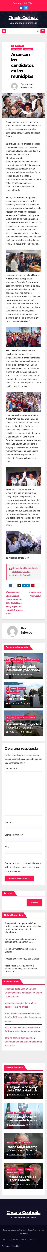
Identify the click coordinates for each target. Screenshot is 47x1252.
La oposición (17, 49)
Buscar (8, 893)
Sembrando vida (13, 692)
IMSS (12, 717)
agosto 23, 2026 (17, 1095)
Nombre (9, 822)
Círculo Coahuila (24, 17)
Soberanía (18, 663)
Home (4, 1240)
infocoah (29, 84)
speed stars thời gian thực (17, 1003)
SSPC (31, 1083)
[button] (38, 31)
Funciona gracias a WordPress (15, 1230)
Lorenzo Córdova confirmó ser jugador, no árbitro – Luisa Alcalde (23, 993)
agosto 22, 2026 (17, 1155)
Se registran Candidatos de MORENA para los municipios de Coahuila (23, 571)
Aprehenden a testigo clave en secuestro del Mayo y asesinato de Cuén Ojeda (21, 969)
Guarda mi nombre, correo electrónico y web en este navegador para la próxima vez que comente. (23, 867)
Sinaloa (27, 1112)
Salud (9, 663)
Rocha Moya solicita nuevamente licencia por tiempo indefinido (23, 1120)
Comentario (11, 769)
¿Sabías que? (13, 1240)
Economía (29, 1169)
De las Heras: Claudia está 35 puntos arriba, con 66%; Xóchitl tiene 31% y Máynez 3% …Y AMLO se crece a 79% (14, 603)
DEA (8, 1083)
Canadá (20, 1169)
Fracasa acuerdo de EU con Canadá (22, 959)
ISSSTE (32, 717)
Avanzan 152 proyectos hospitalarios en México (23, 727)
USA (21, 1172)
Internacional (12, 1172)
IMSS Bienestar (16, 659)
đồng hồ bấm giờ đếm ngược (18, 1038)
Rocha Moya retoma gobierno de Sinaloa (22, 1148)
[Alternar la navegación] (42, 31)
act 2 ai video (11, 1028)
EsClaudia (20, 46)
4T (12, 46)
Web (7, 847)
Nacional (35, 659)
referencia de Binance (15, 989)
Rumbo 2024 (28, 49)
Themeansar (23, 1233)
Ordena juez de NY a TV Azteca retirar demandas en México (23, 1017)
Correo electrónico (14, 835)
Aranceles (11, 1169)
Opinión (31, 1240)
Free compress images (15, 1013)
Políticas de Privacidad (10, 1246)
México (27, 659)
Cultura (24, 1240)
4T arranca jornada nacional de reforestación (20, 698)
